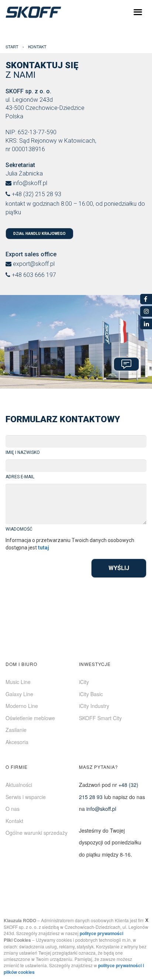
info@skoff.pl (30, 183)
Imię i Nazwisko (23, 452)
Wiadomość (19, 529)
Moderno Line (22, 705)
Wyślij (118, 568)
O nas (13, 808)
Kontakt (14, 820)
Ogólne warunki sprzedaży (37, 832)
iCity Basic (91, 694)
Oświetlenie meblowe (30, 718)
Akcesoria (17, 742)
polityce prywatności (101, 933)
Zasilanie (16, 729)
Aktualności (19, 784)
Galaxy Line (19, 694)
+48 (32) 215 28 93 (36, 194)
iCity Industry (94, 705)
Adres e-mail (20, 476)
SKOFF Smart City (100, 718)
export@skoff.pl (34, 263)
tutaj (43, 548)
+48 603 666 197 (34, 274)
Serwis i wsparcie (26, 797)
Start (12, 46)
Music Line (18, 681)
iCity (84, 681)
